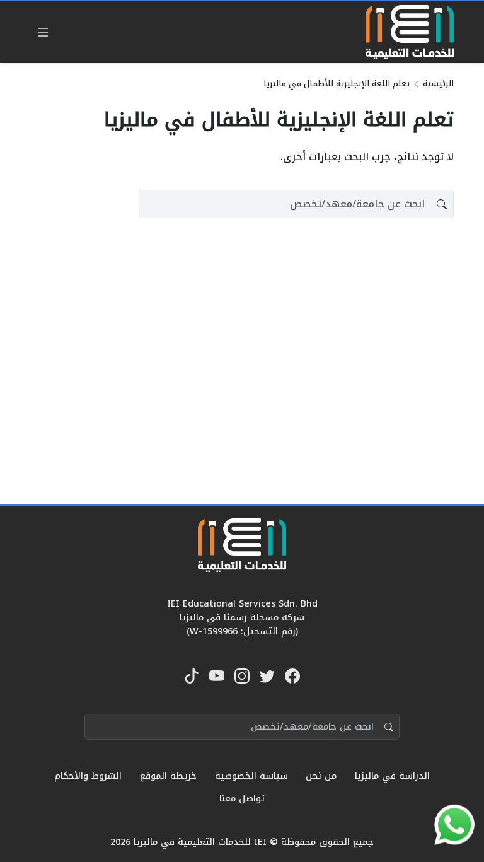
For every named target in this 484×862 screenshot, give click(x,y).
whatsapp (457, 821)
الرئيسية (438, 83)
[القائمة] (42, 32)
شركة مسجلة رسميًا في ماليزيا (242, 617)
